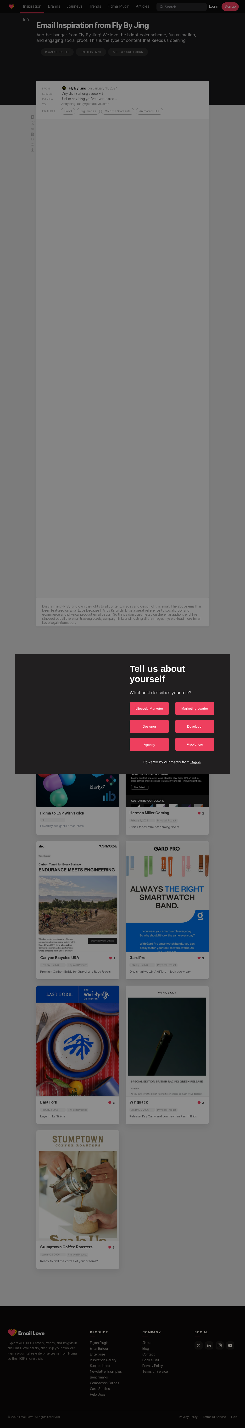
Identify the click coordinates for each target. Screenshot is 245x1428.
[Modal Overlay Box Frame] (122, 714)
